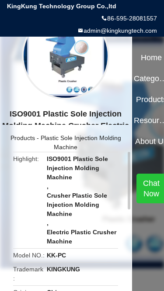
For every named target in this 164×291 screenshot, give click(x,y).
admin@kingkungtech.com (120, 30)
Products (22, 137)
